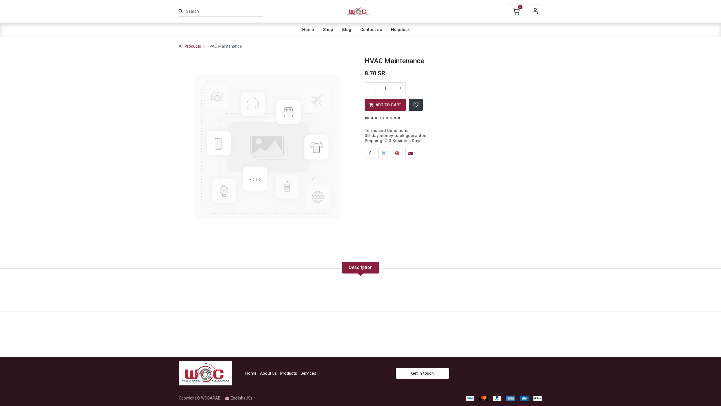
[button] (416, 105)
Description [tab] (361, 267)
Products (288, 373)
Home (251, 373)
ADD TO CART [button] (388, 104)
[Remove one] (370, 88)
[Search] (181, 11)
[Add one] (400, 88)
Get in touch (422, 373)
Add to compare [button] (386, 118)
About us (268, 373)
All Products (190, 46)
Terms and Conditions (386, 130)
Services (308, 373)
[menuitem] (308, 30)
